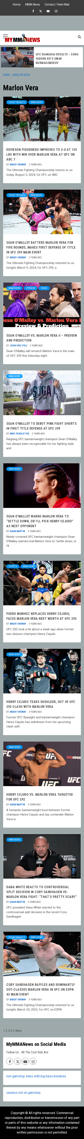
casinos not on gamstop (23, 1093)
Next (18, 1031)
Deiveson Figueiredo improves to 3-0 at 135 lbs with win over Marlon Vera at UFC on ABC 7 (41, 154)
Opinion (30, 288)
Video (44, 288)
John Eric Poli (19, 345)
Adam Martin (18, 531)
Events (13, 566)
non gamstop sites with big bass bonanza (36, 1076)
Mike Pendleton (20, 433)
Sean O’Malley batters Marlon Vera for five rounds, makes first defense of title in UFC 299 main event (41, 247)
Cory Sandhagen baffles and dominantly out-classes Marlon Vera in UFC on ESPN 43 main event (40, 989)
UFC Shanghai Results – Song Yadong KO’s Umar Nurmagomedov (57, 59)
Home (17, 4)
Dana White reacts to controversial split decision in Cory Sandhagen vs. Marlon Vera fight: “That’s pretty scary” (41, 892)
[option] (42, 57)
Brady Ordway (18, 164)
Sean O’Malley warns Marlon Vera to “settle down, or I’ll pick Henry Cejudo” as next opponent (39, 521)
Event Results (17, 102)
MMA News (32, 4)
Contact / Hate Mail (57, 4)
